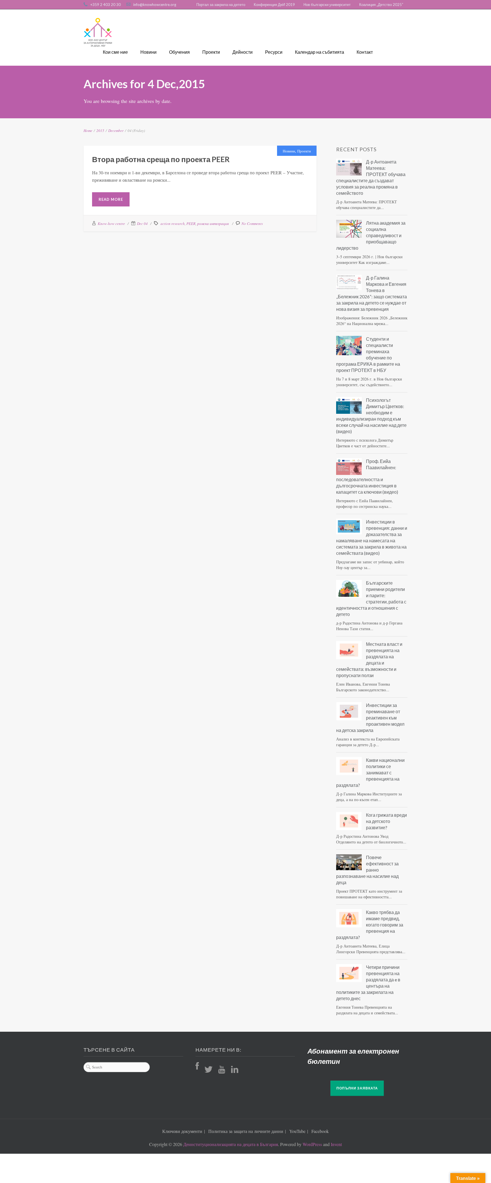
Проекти (211, 52)
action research (173, 223)
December (116, 130)
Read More (111, 199)
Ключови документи (182, 1131)
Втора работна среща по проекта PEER (161, 159)
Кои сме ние (115, 52)
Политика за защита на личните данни (245, 1131)
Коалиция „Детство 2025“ (381, 4)
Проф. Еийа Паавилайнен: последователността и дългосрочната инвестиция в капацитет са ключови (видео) (367, 476)
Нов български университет (327, 4)
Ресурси (273, 52)
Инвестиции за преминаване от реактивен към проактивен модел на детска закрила (370, 717)
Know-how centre (111, 223)
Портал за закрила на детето (220, 4)
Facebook (320, 1131)
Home (88, 130)
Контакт (365, 52)
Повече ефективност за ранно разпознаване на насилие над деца (367, 870)
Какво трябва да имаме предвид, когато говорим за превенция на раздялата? (369, 924)
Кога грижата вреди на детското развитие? (386, 821)
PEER (190, 223)
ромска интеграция (213, 223)
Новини (148, 52)
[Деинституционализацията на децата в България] (98, 32)
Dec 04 (142, 223)
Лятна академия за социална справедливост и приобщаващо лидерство (370, 235)
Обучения (179, 52)
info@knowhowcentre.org (154, 4)
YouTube (297, 1131)
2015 (100, 130)
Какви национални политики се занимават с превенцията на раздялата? (370, 772)
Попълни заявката (357, 1088)
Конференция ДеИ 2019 (274, 4)
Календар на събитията (319, 52)
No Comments (252, 223)
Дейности (242, 52)
